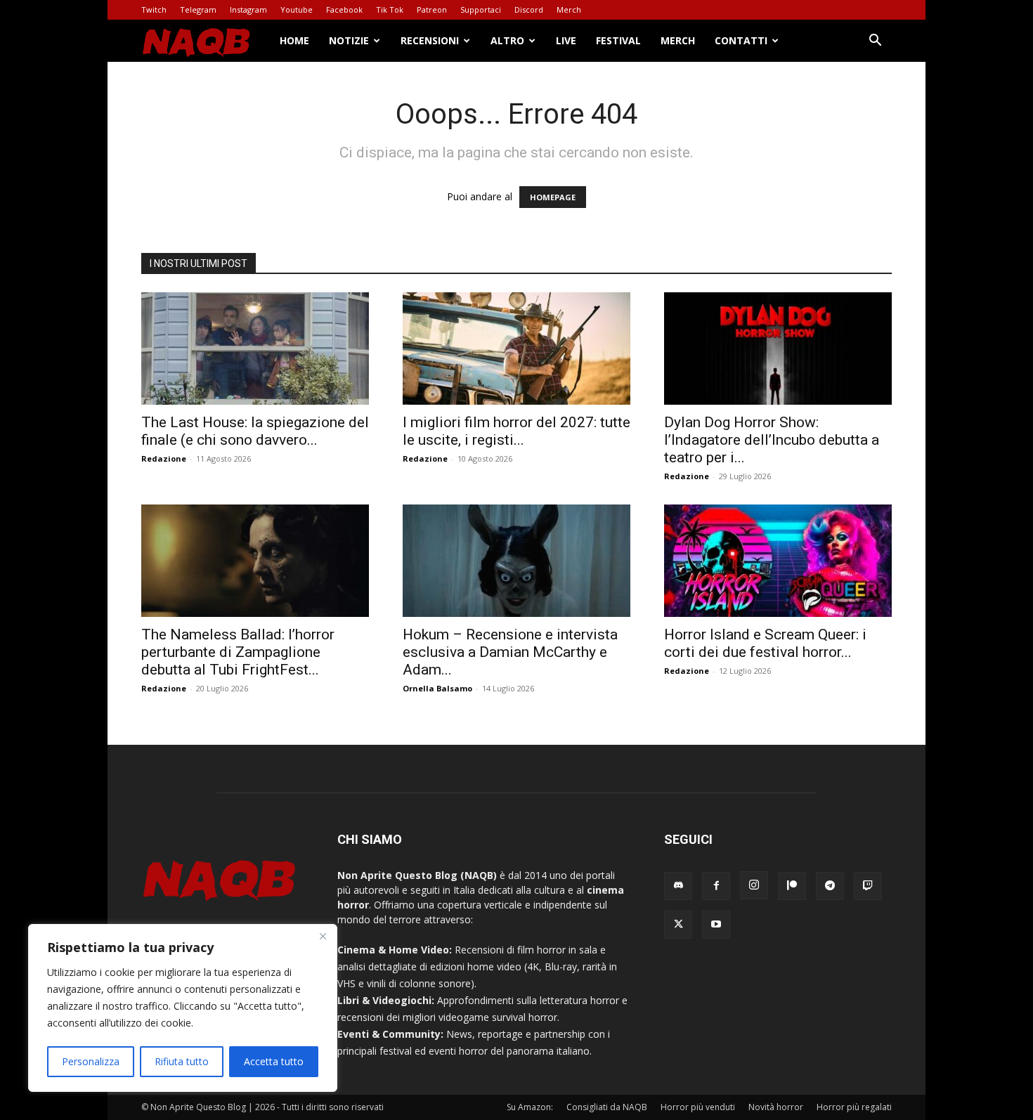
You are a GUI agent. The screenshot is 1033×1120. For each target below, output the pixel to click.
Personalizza (90, 1061)
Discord (528, 9)
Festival (618, 40)
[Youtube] (716, 925)
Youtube (296, 9)
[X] (678, 925)
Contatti (741, 40)
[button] (875, 41)
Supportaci (480, 9)
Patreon (432, 9)
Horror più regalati (854, 1107)
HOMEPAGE (553, 197)
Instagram (248, 9)
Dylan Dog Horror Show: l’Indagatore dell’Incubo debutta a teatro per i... (771, 440)
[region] (182, 1008)
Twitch (154, 9)
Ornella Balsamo (437, 688)
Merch (569, 9)
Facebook (344, 9)
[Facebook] (716, 886)
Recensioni (430, 40)
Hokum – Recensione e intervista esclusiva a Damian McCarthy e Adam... (510, 652)
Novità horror (775, 1107)
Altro (507, 40)
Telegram (198, 9)
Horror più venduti (698, 1107)
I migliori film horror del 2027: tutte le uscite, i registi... (516, 431)
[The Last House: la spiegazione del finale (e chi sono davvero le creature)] (255, 348)
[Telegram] (830, 886)
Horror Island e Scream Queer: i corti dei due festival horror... (765, 643)
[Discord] (678, 886)
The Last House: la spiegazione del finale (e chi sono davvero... (255, 431)
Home (294, 40)
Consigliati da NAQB (606, 1107)
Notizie (349, 40)
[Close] (322, 935)
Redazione (163, 458)
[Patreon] (792, 886)
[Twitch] (868, 886)
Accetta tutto (274, 1061)
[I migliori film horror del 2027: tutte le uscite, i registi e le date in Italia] (516, 348)
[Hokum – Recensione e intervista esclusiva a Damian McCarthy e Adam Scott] (516, 560)
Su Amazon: (530, 1107)
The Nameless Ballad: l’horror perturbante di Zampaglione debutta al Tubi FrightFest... (237, 652)
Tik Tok (389, 9)
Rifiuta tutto (182, 1061)
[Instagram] (754, 885)
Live (566, 40)
